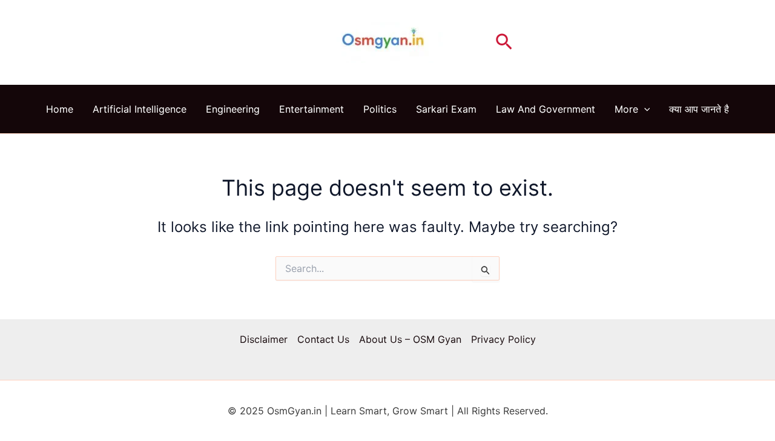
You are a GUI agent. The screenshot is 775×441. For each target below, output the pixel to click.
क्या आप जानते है (699, 109)
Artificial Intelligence (139, 109)
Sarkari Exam (446, 109)
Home (59, 109)
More (626, 109)
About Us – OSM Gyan (410, 339)
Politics (380, 109)
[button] (504, 42)
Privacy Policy (503, 339)
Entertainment (311, 109)
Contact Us (323, 339)
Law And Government (545, 109)
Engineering (233, 109)
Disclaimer (264, 339)
